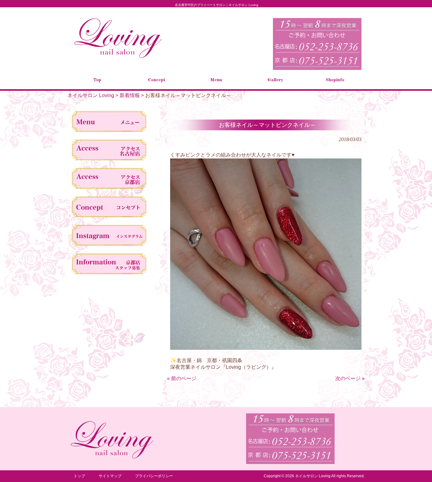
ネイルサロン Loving (90, 95)
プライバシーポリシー (154, 476)
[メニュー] (109, 122)
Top (417, 467)
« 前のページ (181, 378)
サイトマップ (110, 476)
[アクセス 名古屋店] (109, 151)
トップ (79, 476)
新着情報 (130, 95)
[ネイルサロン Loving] (118, 56)
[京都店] (109, 179)
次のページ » (350, 378)
